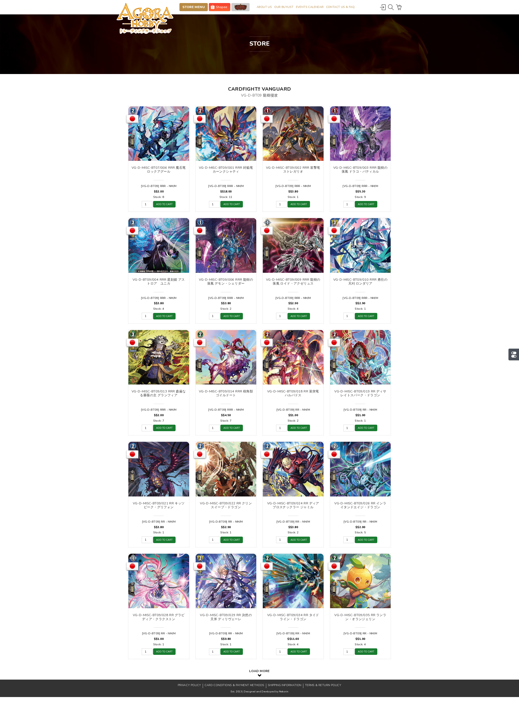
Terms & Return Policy (323, 685)
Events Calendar (310, 7)
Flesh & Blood (240, 7)
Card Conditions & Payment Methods (234, 685)
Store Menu (193, 7)
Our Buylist (283, 7)
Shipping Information (284, 685)
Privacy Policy (189, 685)
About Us (264, 7)
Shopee (221, 7)
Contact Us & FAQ (340, 7)
